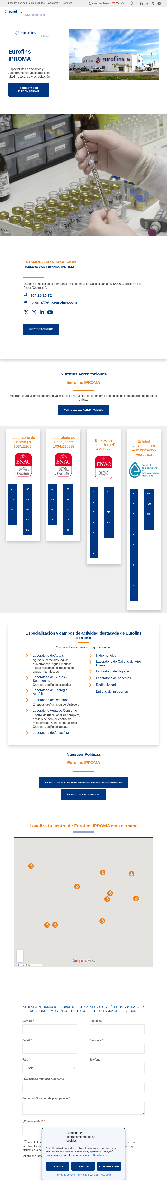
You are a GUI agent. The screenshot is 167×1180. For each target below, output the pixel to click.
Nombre (27, 1020)
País (25, 1059)
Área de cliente (100, 3)
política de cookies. (100, 1155)
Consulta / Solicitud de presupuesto (45, 1098)
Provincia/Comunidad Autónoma (43, 1078)
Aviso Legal (105, 1174)
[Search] (131, 3)
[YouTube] (159, 3)
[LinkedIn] (141, 3)
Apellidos (96, 1020)
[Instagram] (147, 3)
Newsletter (67, 3)
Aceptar (58, 1166)
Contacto (53, 3)
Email (26, 1040)
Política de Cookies (65, 1174)
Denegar (83, 1166)
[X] (152, 3)
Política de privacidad (87, 1174)
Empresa (95, 1040)
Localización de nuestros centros (26, 3)
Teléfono (95, 1059)
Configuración (109, 1166)
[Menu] (160, 13)
